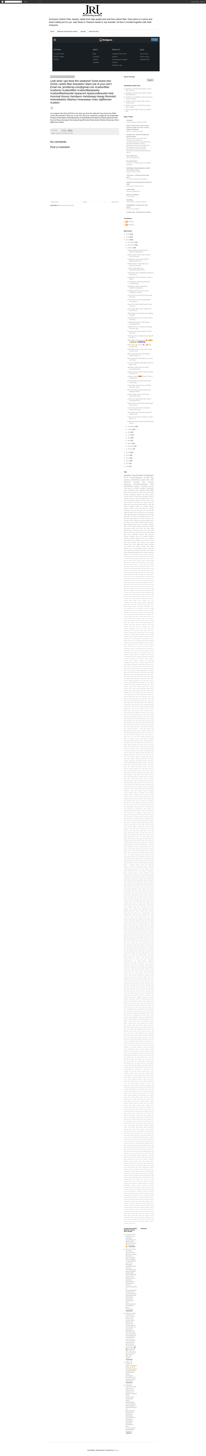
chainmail (126, 963)
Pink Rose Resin (138, 786)
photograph (132, 1089)
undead (141, 644)
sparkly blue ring (139, 638)
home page (150, 1039)
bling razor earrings (148, 514)
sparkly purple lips (140, 550)
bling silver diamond (138, 927)
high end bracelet (145, 510)
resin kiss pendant (131, 1121)
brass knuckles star (140, 588)
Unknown (131, 225)
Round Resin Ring (134, 570)
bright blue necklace (144, 951)
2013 (128, 452)
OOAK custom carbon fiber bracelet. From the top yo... (139, 255)
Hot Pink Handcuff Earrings (143, 748)
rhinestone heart (145, 1123)
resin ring (131, 626)
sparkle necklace (128, 1161)
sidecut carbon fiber (136, 1143)
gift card (137, 1017)
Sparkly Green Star (141, 859)
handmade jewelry (147, 486)
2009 (128, 463)
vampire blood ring (129, 1205)
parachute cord (128, 1085)
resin (125, 488)
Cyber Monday (139, 718)
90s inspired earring (136, 660)
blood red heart (139, 931)
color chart (127, 969)
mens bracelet (131, 542)
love (125, 542)
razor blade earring (134, 1105)
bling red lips (128, 927)
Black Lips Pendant (148, 664)
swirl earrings (137, 1187)
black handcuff (141, 907)
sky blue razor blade (145, 1153)
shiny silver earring (143, 1141)
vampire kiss (136, 1207)
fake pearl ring (139, 1001)
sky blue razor (128, 636)
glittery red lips (128, 1021)
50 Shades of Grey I (146, 652)
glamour (126, 1019)
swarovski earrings (133, 642)
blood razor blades (129, 931)
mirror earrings (146, 1073)
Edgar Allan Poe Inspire (138, 732)
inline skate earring (148, 1045)
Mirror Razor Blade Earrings (132, 526)
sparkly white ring (129, 1179)
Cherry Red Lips (128, 714)
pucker (130, 1099)
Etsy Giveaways (131, 161)
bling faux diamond (134, 921)
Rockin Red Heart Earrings (138, 820)
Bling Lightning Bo (142, 674)
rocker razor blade (129, 1127)
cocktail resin (133, 967)
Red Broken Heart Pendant (135, 798)
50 (141, 650)
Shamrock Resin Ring (147, 828)
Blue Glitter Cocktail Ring (136, 688)
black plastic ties (129, 913)
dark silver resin (137, 987)
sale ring (126, 1135)
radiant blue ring (144, 1103)
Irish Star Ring (128, 752)
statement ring (128, 1183)
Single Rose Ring (146, 842)
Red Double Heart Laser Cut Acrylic (134, 800)
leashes (151, 1063)
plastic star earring (129, 1097)
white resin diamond (135, 1217)
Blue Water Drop (142, 700)
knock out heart (149, 540)
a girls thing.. (130, 189)
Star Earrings (143, 862)
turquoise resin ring (139, 1199)
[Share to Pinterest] (71, 130)
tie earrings (138, 1191)
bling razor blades (148, 925)
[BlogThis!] (65, 130)
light (130, 1065)
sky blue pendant (134, 1153)
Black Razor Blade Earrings (132, 668)
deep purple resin (143, 598)
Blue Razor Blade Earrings (136, 556)
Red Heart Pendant (143, 568)
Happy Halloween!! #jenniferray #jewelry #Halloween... (137, 251)
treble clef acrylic (128, 1197)
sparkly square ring (139, 1177)
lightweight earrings (134, 500)
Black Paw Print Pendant (146, 666)
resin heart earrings (145, 1119)
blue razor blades (140, 941)
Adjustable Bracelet (133, 514)
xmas (125, 1221)
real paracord (139, 1107)
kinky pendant (136, 540)
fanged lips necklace (130, 1003)
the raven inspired (129, 1191)
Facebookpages (136, 478)
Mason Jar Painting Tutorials (134, 131)
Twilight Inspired (128, 874)
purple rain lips (146, 624)
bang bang (127, 895)
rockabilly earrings (134, 506)
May (129, 438)
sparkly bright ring (144, 1165)
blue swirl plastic (128, 949)
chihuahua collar (143, 965)
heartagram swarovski (141, 1039)
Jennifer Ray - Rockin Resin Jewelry (138, 212)
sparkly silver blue (139, 1175)
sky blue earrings (147, 1149)
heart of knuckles (137, 608)
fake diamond (149, 534)
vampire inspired (128, 1207)
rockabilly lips (139, 1125)
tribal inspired (131, 552)
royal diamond (140, 1131)
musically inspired (137, 1077)
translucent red (128, 1195)
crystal (152, 969)
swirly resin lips (150, 1189)
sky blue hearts (134, 1151)
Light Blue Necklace (141, 758)
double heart (128, 600)
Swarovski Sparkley (148, 866)
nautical (148, 1077)
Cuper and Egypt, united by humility (136, 122)
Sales (146, 822)
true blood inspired (129, 1199)
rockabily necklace (148, 1125)
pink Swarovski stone (142, 1089)
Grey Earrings (147, 742)
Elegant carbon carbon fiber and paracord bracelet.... (137, 264)
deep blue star (143, 991)
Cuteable (129, 120)
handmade (59, 133)
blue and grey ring (137, 933)
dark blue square (133, 979)
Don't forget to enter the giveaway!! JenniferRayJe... (138, 282)
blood (125, 582)
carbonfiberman (128, 961)
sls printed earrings (137, 636)
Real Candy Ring (145, 794)
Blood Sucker (147, 678)
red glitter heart (138, 1111)
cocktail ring (150, 967)
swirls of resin (145, 642)
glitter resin (138, 1019)
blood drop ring (131, 582)
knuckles (126, 1059)
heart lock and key (148, 1037)
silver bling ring (146, 1143)
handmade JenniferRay (143, 606)
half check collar (133, 1033)
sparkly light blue (148, 1169)
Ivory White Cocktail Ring (140, 752)
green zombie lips (135, 1027)
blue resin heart (146, 530)
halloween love (142, 1033)
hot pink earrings (149, 608)
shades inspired (137, 1137)
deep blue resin (134, 989)
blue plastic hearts (142, 939)
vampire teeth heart (144, 1209)
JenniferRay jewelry (131, 486)
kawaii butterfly (128, 1055)
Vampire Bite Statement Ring (132, 877)
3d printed (127, 650)
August (130, 429)
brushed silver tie (129, 959)
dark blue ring (128, 518)
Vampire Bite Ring (149, 874)
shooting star (132, 632)
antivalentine (150, 890)
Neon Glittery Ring (129, 776)
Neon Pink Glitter (139, 776)
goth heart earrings (139, 1023)
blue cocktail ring (134, 530)
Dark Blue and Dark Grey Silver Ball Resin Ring (140, 722)
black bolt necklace (137, 905)
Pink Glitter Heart (137, 784)
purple (125, 506)
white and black (140, 1213)
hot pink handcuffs (129, 1041)
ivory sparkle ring (134, 1053)
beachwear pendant (148, 897)
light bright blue (130, 616)
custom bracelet (138, 971)
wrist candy (150, 1219)
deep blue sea (133, 991)
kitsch (142, 1057)
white (125, 514)
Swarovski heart (128, 869)
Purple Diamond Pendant (131, 788)
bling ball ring (143, 919)
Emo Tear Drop (149, 732)
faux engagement (129, 1009)
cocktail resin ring (142, 967)
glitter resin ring (128, 604)
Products (151, 496)
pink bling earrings (132, 1091)
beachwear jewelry (129, 528)
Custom (151, 482)
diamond (151, 598)
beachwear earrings (144, 576)
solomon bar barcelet (139, 520)
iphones (147, 1049)
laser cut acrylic (133, 488)
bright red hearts (149, 955)
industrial (126, 610)
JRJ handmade (134, 566)
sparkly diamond (128, 1169)
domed (132, 995)
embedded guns (145, 999)
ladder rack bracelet (144, 1059)
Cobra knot (138, 508)
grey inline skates (129, 1029)
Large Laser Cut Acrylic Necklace (143, 524)
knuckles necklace (143, 610)
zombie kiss (132, 1223)
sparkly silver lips (149, 1175)
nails (144, 1077)
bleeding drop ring (134, 919)
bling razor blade (138, 925)
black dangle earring (130, 907)
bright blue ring (136, 953)
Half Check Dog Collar (147, 744)
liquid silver (147, 616)
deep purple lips (133, 598)
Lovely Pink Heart (131, 770)
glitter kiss (131, 1019)
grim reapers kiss (149, 1029)
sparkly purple (138, 1173)
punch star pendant (141, 622)
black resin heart (145, 578)
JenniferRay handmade (141, 496)
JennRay (131, 221)
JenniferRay (134, 480)
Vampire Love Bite (144, 574)
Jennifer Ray (139, 482)
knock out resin (133, 610)
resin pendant (150, 512)
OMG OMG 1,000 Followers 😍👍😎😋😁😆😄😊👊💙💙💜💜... (140, 341)
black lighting (133, 909)
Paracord (127, 482)
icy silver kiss (138, 1045)
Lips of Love (146, 762)
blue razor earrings (132, 586)
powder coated (149, 620)
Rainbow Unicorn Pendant (131, 794)
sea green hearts (145, 1135)
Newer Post (54, 202)
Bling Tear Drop (134, 676)
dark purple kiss (133, 594)
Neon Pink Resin (149, 776)
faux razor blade (134, 498)
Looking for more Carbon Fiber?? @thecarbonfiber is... (138, 260)
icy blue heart (138, 1043)
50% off (140, 658)
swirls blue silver (146, 1187)
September (131, 426)
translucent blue (138, 1193)
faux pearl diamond (148, 1009)
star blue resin (132, 640)
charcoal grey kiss (129, 965)
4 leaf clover (136, 650)
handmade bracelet (135, 494)
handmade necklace (141, 1035)
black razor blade (136, 578)
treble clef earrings (138, 1197)
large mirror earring (136, 1061)
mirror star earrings (136, 1075)
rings (152, 1123)
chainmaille (133, 963)
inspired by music (142, 1047)
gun (132, 1031)
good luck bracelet (142, 536)
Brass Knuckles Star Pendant (141, 560)
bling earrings (144, 580)
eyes (152, 999)
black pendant (149, 910)
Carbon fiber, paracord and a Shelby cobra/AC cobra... (139, 386)
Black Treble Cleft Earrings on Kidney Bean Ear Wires (139, 672)
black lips (132, 910)
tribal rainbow (150, 1197)
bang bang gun (135, 895)
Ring (147, 490)
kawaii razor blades (138, 1055)
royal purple (147, 1131)
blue (125, 492)
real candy (132, 1107)
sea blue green (136, 1135)
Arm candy (143, 502)
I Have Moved (130, 196)
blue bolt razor (138, 935)
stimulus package (137, 1183)
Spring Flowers (133, 862)
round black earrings (138, 1129)
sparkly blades (150, 1161)
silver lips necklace (140, 1147)
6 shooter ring (147, 658)
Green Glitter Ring (145, 740)
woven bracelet (142, 1219)
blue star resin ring (137, 947)
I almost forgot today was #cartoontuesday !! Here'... (136, 269)
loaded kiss (133, 1071)
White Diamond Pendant (130, 884)
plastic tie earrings (140, 620)
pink (142, 544)
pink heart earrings (142, 1091)
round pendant (149, 1129)
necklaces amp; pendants (136, 490)
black (128, 504)
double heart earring (139, 600)
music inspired (128, 1077)
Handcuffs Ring (128, 746)
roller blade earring (141, 1127)
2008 (128, 466)
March (130, 443)
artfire (136, 892)
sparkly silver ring (128, 1177)
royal (142, 628)
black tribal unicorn (132, 917)
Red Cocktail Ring (148, 798)
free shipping (135, 1015)
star (125, 502)
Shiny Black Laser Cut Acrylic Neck (138, 832)
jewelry (71, 133)
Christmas (136, 714)
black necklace (140, 910)
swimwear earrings (129, 1187)
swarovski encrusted (133, 502)
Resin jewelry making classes (135, 186)
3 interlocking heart (139, 648)
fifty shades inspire (140, 1013)
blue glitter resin (128, 516)
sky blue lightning (144, 1151)
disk (137, 993)
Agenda (83, 31)
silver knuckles (131, 634)
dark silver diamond (139, 985)
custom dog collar (149, 971)
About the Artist (93, 31)
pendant (143, 500)
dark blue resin (149, 516)
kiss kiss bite (147, 1055)
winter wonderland (133, 1219)
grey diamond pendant (147, 1027)
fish (146, 1013)
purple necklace (144, 1101)
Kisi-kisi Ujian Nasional (132, 157)
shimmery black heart (130, 630)
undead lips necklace (143, 1201)
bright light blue (145, 953)
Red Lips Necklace (134, 802)
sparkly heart (130, 550)
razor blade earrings (138, 546)
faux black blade (146, 1003)
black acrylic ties (134, 903)
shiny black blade (142, 630)
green (134, 606)
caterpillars (151, 961)
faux (149, 600)
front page (142, 1015)
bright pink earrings (143, 590)
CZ (137, 562)
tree (145, 1197)
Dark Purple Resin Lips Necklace (133, 724)
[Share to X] (67, 130)
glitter (152, 490)
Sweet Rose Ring (139, 869)
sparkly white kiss (149, 1177)
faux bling (148, 1005)
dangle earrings (149, 975)
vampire (145, 552)
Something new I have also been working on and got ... (138, 291)
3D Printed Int (150, 648)
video (129, 646)
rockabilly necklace (141, 548)
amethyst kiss (145, 889)
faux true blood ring (129, 1013)
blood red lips (147, 931)
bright (148, 588)
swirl (140, 642)
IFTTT (126, 478)
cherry (136, 965)
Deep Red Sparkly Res (147, 728)
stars (147, 550)
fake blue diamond (129, 1001)
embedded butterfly (134, 999)
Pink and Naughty (148, 786)
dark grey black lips (132, 981)
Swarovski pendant (148, 526)
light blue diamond (142, 1065)
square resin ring (129, 1181)
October (130, 248)
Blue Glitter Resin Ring (136, 690)
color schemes (134, 969)
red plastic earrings (134, 1115)
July (129, 432)
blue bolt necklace (129, 935)
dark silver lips (128, 987)
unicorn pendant (149, 644)
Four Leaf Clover (136, 736)
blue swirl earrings (149, 947)
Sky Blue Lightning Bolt (137, 848)
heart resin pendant (129, 1039)
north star (127, 1083)
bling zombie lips (139, 928)
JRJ (152, 480)
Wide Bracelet (141, 884)
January (130, 449)
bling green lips (145, 921)
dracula (134, 997)
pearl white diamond (141, 1087)
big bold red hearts (140, 899)
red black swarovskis (139, 1109)
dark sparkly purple (135, 596)
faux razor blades (149, 1011)
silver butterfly (141, 1145)
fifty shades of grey (145, 504)
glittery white (136, 1021)
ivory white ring (143, 1053)
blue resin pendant (143, 586)
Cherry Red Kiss (144, 710)
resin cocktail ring (146, 1117)
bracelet (126, 951)
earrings (126, 498)
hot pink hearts (139, 1041)
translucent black (128, 1193)
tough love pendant (148, 1191)
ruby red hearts (149, 628)
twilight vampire (149, 1199)
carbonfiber (150, 959)
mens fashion (141, 542)
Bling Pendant (128, 524)
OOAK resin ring (143, 782)
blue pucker (150, 939)
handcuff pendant (135, 538)
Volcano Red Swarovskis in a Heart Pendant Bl (140, 882)
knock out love (149, 1057)
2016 (128, 234)
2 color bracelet (133, 554)
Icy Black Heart (132, 564)
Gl (148, 738)
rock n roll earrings (129, 1125)
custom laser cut (129, 973)
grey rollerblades (139, 1029)
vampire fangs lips (140, 1205)
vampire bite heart (140, 1203)
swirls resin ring (133, 1189)
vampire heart (150, 1205)
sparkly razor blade (148, 1173)
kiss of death (136, 1057)
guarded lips (127, 1031)
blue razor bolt (150, 941)
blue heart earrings (135, 937)
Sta (139, 862)
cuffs (132, 971)
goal (142, 1021)
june (149, 1053)
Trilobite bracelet (149, 872)
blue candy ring (146, 935)
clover (127, 967)
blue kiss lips (144, 937)
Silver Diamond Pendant (143, 834)
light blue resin (144, 614)
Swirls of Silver (149, 869)
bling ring (151, 580)
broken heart (140, 957)
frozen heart (150, 1015)
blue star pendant (139, 516)
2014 (128, 240)
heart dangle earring (136, 1037)
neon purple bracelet (130, 1079)
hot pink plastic (147, 1041)
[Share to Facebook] (69, 130)
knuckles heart (133, 1059)
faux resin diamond (136, 602)
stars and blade (149, 1181)
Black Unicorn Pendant (130, 674)
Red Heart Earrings (132, 568)
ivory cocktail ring (146, 1051)
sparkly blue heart (149, 636)
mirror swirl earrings (148, 1075)
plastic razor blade (129, 620)
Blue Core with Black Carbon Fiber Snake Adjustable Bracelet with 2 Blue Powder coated (139, 684)
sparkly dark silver (136, 1167)
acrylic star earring (145, 887)
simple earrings (140, 634)
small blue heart (145, 1155)
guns (125, 1033)
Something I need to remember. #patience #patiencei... (137, 287)
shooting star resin (142, 632)
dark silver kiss (150, 985)
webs (133, 1213)
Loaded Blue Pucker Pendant (139, 764)
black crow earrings (148, 905)
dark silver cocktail (129, 985)
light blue (134, 1065)
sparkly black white (139, 1161)
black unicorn (136, 580)
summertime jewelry (129, 1185)
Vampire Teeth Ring (144, 879)
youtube (142, 1221)
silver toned (150, 500)
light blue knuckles (134, 614)
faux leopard (138, 1009)
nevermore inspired (142, 1079)
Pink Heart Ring (128, 786)
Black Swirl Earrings (137, 670)
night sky (140, 1081)
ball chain (151, 892)
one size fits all (149, 618)
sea (130, 1135)
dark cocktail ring (143, 979)
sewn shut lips (128, 1137)
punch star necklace (129, 622)
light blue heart (133, 1067)
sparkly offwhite (149, 1171)
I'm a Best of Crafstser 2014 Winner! (136, 179)
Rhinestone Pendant (143, 818)
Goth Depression (134, 740)
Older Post (114, 202)
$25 (133, 646)
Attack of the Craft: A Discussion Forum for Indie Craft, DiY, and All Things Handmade (137, 127)
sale (152, 1133)
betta (125, 899)
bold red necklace (149, 949)
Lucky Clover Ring (141, 772)
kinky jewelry (128, 540)
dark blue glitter (142, 977)
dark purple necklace (145, 594)
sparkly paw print (129, 1173)
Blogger (115, 1450)
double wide (127, 997)
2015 (128, 237)
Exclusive (127, 484)
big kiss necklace (145, 900)
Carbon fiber (145, 480)
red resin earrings (146, 1115)
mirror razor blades (135, 544)
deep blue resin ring (144, 989)
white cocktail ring (132, 1215)
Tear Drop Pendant (140, 870)
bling (140, 514)
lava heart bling (135, 1063)
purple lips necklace (135, 624)
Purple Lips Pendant (136, 790)
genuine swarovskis (148, 602)
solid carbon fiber (137, 1159)
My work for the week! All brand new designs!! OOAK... (139, 390)
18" (136, 646)
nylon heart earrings (137, 1083)
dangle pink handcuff (130, 977)
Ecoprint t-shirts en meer (133, 172)
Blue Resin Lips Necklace (140, 696)
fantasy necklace (129, 536)
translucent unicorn (138, 1195)
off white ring (149, 1083)
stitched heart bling (148, 1183)
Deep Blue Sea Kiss (148, 724)
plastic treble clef (141, 1097)
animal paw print (132, 890)
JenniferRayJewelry (140, 484)
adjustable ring (128, 510)
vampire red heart (134, 1209)
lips (153, 504)
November (131, 245)
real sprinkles (147, 1107)
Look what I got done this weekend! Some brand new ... (138, 408)
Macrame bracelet (148, 508)
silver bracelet (133, 1145)
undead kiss (127, 1201)
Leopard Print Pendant (147, 756)
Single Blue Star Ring (135, 842)
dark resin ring (133, 983)
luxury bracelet (138, 512)
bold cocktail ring (138, 949)
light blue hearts (143, 1067)
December (131, 242)
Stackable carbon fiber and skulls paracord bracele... (138, 368)
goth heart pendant (140, 604)
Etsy (152, 484)
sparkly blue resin (129, 638)
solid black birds (146, 1157)
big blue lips (130, 899)
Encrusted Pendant (129, 734)
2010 (128, 461)
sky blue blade (149, 634)
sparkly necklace (139, 1171)
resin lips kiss (146, 1121)
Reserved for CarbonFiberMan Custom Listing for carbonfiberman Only (139, 806)
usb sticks (131, 1203)
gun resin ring (138, 1031)
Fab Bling (129, 200)
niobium (151, 1081)
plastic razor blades (138, 1095)
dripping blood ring (143, 997)
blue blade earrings (141, 582)
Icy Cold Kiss (142, 564)
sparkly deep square (148, 1167)
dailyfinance (140, 975)
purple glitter (145, 1099)
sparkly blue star (133, 1165)
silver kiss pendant (129, 1147)
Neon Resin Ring (129, 778)
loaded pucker (141, 1071)
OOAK (137, 778)
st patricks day (139, 1181)
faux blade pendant (138, 1005)
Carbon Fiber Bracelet (138, 708)
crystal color (127, 971)
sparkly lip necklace (129, 1171)
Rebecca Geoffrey (132, 195)
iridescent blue (128, 1051)
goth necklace (150, 1023)
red (144, 512)
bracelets (132, 588)
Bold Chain (134, 702)
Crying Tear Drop (141, 716)
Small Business (145, 854)
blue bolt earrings (149, 933)
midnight (126, 1073)
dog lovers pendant (144, 993)
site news (145, 494)
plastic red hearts (149, 1095)
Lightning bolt (143, 566)
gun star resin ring (148, 1031)
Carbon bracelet (129, 508)
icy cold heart (145, 1043)
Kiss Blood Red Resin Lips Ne (138, 754)
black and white (145, 528)
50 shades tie (132, 658)
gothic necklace (128, 606)
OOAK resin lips (134, 782)
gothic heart (150, 604)
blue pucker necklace (130, 941)
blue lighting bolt (131, 939)
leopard (126, 1065)
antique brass (142, 890)
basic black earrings (136, 897)
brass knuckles (145, 532)
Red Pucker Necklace (147, 802)
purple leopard (135, 1101)
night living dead (132, 1081)
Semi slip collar (134, 828)
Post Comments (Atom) (66, 205)
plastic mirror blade (148, 1093)
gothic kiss (146, 1025)
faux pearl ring (128, 1011)
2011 (128, 458)
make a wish (150, 1071)
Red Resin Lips (128, 804)
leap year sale (145, 1063)
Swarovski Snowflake (136, 866)
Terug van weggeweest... (133, 191)
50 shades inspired (147, 506)
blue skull (139, 945)
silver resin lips (150, 1147)
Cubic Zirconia (142, 562)
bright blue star (134, 590)
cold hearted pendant (134, 592)
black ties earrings (141, 915)
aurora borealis (143, 892)
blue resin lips (133, 945)
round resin (127, 1131)
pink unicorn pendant (135, 1093)
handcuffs (151, 1033)
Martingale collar (131, 774)
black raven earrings (140, 913)
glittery (143, 1019)
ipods (152, 1049)
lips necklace (139, 616)
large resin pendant (145, 612)
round (149, 548)
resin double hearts (134, 1119)
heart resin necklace (147, 538)
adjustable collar (136, 889)
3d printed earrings (143, 554)
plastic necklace (128, 1095)
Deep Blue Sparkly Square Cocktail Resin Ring (137, 726)
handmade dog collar (130, 1035)
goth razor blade (138, 1025)
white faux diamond (144, 1215)
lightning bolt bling (132, 1069)
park (128, 1087)
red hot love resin (146, 1113)
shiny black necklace (148, 1137)
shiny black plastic (141, 1139)
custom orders (144, 592)
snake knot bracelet (135, 1157)
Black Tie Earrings (149, 670)
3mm (131, 650)
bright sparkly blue (129, 957)
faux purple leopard (137, 1011)
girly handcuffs (144, 1017)
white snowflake (146, 1217)
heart (147, 498)
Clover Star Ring (144, 714)
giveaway (151, 1017)
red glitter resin (147, 1111)
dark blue (136, 510)
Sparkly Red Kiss (144, 860)
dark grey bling (143, 981)
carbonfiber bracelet (138, 534)
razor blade (127, 546)
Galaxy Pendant (146, 736)
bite (137, 528)
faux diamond (135, 504)
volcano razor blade (143, 1211)
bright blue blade (133, 951)
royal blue (133, 1131)
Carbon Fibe (127, 708)
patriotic (135, 518)
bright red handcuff (137, 955)
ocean (142, 618)
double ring (150, 995)
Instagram (65, 133)
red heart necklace (135, 1113)
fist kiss (150, 1013)
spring (125, 640)
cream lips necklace (144, 969)
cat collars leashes (140, 961)
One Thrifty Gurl (131, 156)
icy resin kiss (130, 1045)
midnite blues (133, 1073)
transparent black (149, 1195)
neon (152, 1077)
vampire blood (150, 1203)
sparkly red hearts (129, 1175)
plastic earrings (149, 544)
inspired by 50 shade (130, 1047)
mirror (139, 1073)
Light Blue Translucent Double (138, 760)
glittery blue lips (149, 1019)
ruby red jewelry (135, 1133)
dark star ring (146, 987)
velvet (125, 646)
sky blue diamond (137, 1149)
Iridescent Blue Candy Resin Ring (144, 750)
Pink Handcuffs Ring (148, 784)
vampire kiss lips (144, 1207)
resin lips (139, 1121)
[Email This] (62, 130)
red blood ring (150, 1109)
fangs (138, 1003)
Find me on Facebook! (132, 209)
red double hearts (129, 1111)
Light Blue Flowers (129, 758)
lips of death (143, 1069)
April (129, 440)
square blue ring (149, 1179)
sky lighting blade (135, 1155)
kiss (142, 540)
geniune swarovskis (129, 1017)
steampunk (139, 640)
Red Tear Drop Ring (140, 804)
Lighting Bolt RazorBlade (136, 762)
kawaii (152, 1053)
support (139, 1185)
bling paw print (146, 923)
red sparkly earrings (134, 1117)
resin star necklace (141, 626)
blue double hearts (132, 584)
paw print (132, 1087)
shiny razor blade (133, 1141)
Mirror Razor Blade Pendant (145, 774)
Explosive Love (139, 734)
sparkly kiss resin (149, 638)
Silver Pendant (144, 838)
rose (130, 1129)
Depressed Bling (128, 730)
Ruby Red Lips (140, 822)
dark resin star (141, 983)
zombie (147, 1221)
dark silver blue (149, 983)
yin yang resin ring (133, 1221)
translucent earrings (148, 1193)
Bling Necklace (149, 522)
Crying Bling (132, 716)
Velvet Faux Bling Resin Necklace (139, 880)
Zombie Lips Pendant (133, 887)
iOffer (132, 1043)
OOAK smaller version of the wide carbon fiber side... (138, 395)
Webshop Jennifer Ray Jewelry (67, 31)
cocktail (126, 592)
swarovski (145, 640)
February (131, 446)
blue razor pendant (141, 943)
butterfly (151, 590)
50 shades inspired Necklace (139, 656)
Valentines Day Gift (138, 874)
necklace (143, 488)
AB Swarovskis (147, 662)
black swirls (132, 915)
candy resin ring (141, 959)
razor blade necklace (144, 518)
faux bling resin (136, 1007)
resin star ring (136, 1123)
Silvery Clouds (133, 840)
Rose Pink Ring (131, 822)
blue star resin (134, 532)
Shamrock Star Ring (130, 830)
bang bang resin (145, 895)
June (129, 435)
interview (142, 1049)
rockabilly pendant (134, 628)
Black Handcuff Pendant (136, 664)
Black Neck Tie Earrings (131, 666)
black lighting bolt (144, 909)
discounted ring (131, 993)
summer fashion (132, 492)
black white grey (144, 917)
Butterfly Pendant (149, 706)
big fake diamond (134, 900)
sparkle (131, 496)
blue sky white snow (148, 945)
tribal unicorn (139, 552)
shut (129, 1143)
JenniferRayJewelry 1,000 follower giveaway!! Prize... (138, 323)
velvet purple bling (133, 1211)
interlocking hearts (133, 1049)
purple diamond (137, 1099)
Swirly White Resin (129, 870)
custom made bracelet (130, 975)
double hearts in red (140, 995)
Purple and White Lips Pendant (143, 792)
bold (139, 532)
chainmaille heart (143, 963)
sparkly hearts (138, 1169)
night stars (146, 1081)
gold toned (147, 1021)
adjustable (142, 498)
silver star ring (127, 1149)
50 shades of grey (142, 492)
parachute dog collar (139, 1085)
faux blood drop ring (148, 1007)
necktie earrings (135, 618)
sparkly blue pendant (130, 1163)
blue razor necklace (129, 943)
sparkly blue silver (141, 1163)
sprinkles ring (139, 1179)
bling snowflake (149, 927)
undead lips (134, 1201)
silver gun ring (150, 1145)
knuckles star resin (134, 612)
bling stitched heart (129, 928)
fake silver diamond (148, 1001)
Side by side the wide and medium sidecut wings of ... (138, 354)
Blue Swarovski (131, 698)
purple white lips (134, 1103)
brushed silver (149, 957)
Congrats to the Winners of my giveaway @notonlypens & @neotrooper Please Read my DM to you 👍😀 (131, 1240)
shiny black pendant (130, 1139)
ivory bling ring (136, 1051)
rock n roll (132, 548)
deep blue (144, 596)
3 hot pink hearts (146, 646)
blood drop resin (149, 928)
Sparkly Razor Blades (133, 860)
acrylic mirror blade (132, 576)
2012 (128, 455)
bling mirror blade (137, 923)
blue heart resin (142, 584)
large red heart (146, 1061)
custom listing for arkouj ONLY (144, 973)
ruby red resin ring (146, 1133)
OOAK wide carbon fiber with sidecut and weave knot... (139, 399)
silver (131, 520)
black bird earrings (144, 903)
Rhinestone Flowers (132, 818)
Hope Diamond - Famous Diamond (136, 201)
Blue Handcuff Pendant (144, 694)
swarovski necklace (148, 1185)
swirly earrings (141, 1189)
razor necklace (145, 1105)
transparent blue (133, 644)
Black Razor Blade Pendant (135, 522)
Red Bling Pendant (137, 796)
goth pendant (128, 1025)
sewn (152, 1135)
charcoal (151, 963)
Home (52, 31)
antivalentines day (129, 892)
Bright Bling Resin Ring (143, 702)
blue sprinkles (128, 947)
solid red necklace (148, 1159)
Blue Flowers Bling (139, 686)
